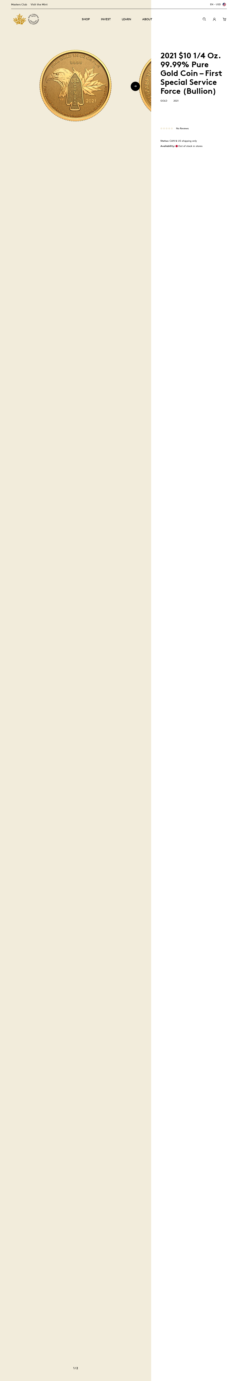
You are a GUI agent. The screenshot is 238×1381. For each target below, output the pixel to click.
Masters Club (19, 4)
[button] (135, 86)
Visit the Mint (39, 4)
